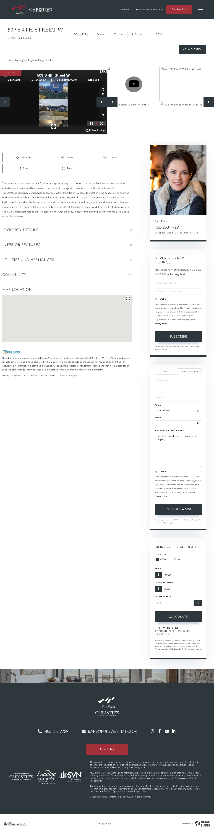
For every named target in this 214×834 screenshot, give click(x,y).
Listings (16, 375)
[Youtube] (166, 731)
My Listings (160, 233)
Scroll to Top (107, 749)
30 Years (163, 559)
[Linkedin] (173, 731)
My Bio (195, 233)
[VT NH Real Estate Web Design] (196, 824)
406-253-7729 (127, 9)
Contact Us (166, 371)
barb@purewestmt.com (151, 9)
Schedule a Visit (190, 371)
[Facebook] (159, 731)
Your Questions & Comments (169, 430)
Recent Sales (173, 233)
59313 (53, 375)
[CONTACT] (192, 49)
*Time (158, 417)
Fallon (34, 375)
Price (158, 568)
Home (5, 375)
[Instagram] (152, 731)
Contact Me (179, 9)
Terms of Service (163, 523)
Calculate (178, 617)
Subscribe (178, 336)
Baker (44, 375)
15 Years (178, 559)
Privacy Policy (161, 324)
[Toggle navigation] (200, 9)
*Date (158, 405)
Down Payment (164, 582)
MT (25, 375)
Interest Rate (163, 596)
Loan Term (162, 554)
